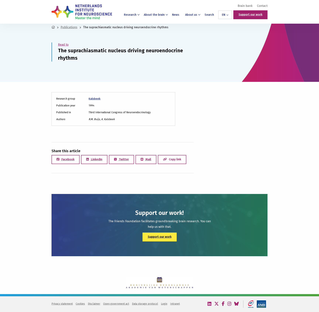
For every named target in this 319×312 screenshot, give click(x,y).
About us (191, 14)
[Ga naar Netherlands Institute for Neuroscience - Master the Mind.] (53, 27)
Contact (262, 5)
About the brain (154, 14)
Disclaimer (94, 303)
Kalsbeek (94, 98)
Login (164, 303)
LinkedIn (96, 159)
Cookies (80, 303)
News (175, 14)
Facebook (67, 159)
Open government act (116, 303)
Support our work (250, 14)
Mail (148, 159)
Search (209, 14)
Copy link (174, 159)
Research (130, 14)
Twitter (123, 159)
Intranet (175, 303)
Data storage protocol (145, 303)
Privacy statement (62, 303)
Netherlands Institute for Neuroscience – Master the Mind (82, 11)
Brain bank (245, 5)
